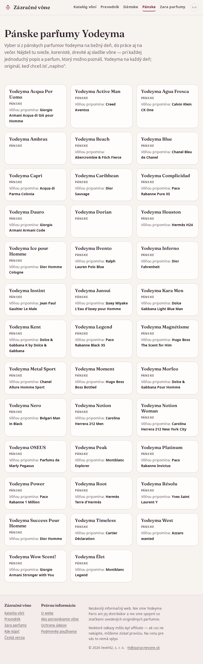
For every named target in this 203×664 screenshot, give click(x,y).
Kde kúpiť (11, 631)
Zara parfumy (172, 6)
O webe (47, 613)
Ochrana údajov (54, 625)
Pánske (149, 6)
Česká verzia (14, 637)
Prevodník (110, 6)
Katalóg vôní (85, 6)
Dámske (130, 6)
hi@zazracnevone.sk (143, 647)
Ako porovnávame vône (60, 619)
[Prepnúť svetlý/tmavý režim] (194, 7)
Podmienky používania (59, 631)
